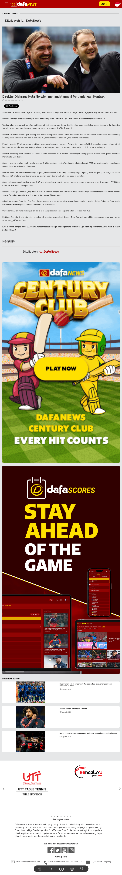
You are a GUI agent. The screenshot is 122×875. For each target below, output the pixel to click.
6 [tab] (67, 816)
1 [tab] (51, 816)
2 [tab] (54, 816)
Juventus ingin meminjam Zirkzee (73, 709)
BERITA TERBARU (10, 14)
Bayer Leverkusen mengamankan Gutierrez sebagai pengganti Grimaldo (88, 733)
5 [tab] (64, 816)
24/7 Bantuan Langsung (101, 862)
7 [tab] (70, 816)
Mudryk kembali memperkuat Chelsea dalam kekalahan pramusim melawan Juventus (86, 685)
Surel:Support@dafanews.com (28, 862)
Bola (7, 699)
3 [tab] (57, 816)
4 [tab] (61, 816)
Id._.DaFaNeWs (49, 252)
